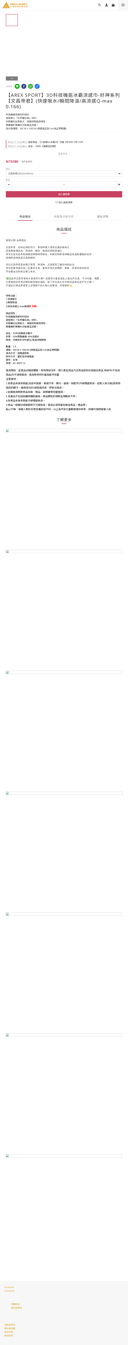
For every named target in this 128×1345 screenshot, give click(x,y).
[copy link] (37, 86)
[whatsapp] (30, 86)
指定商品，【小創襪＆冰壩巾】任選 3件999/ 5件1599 (45, 142)
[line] (17, 86)
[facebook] (23, 86)
